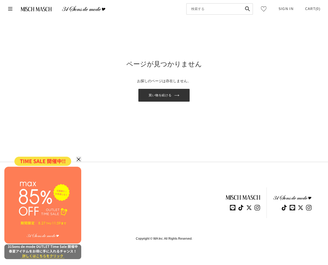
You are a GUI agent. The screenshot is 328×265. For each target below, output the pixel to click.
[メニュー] (10, 9)
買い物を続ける (160, 95)
